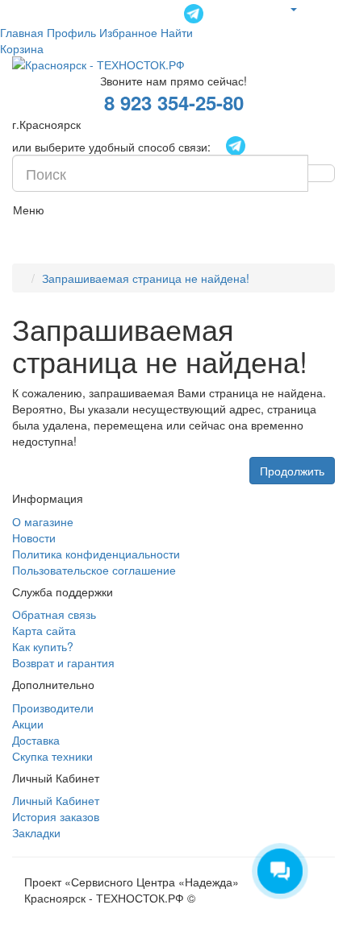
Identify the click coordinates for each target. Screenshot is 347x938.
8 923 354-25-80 (174, 102)
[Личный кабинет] (293, 8)
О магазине (42, 521)
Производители (53, 707)
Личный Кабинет (55, 800)
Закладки (36, 832)
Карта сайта (44, 630)
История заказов (55, 816)
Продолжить (292, 471)
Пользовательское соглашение (94, 570)
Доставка (36, 740)
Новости (34, 537)
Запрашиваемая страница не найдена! (145, 278)
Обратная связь (54, 614)
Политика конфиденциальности (96, 554)
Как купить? (42, 646)
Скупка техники (52, 756)
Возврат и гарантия (63, 662)
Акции (28, 724)
